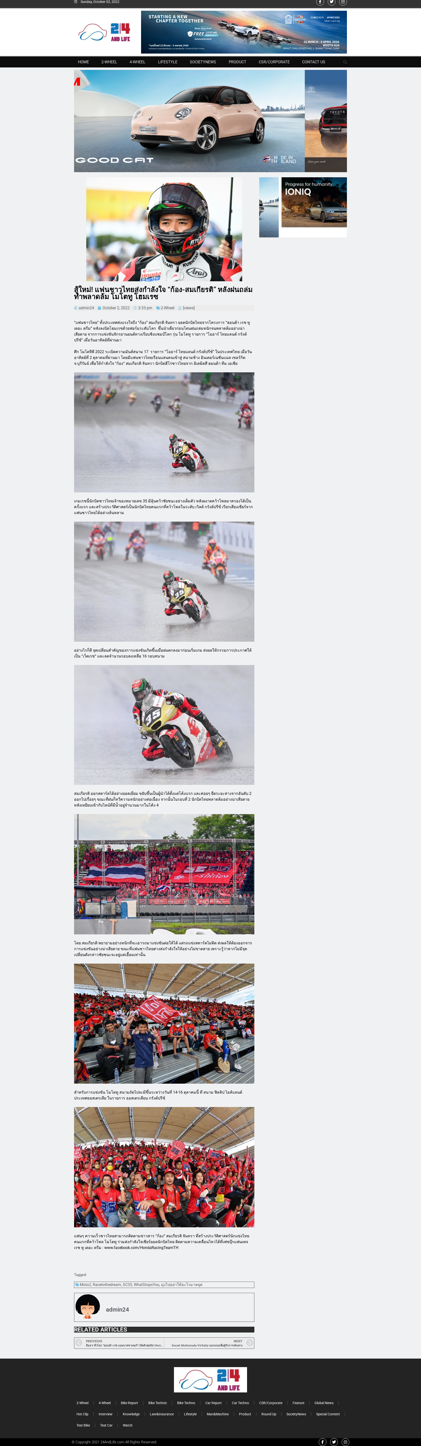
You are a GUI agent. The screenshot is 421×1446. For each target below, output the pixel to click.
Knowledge (131, 1414)
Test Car (106, 1425)
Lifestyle (167, 62)
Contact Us (313, 62)
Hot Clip (82, 1414)
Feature (298, 1403)
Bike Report (129, 1403)
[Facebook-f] (322, 1442)
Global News (324, 1403)
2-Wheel (109, 62)
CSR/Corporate (274, 62)
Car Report (213, 1403)
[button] (345, 62)
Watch (128, 1425)
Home (83, 62)
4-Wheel (137, 62)
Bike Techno (186, 1403)
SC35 (127, 1284)
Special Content (328, 1414)
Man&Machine (218, 1414)
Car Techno (240, 1403)
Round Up (268, 1414)
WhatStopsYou (146, 1284)
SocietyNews (203, 62)
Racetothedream (107, 1284)
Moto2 (85, 1284)
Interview (106, 1414)
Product (237, 62)
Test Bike (83, 1425)
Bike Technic (157, 1403)
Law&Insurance (162, 1414)
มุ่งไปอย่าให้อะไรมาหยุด (181, 1284)
